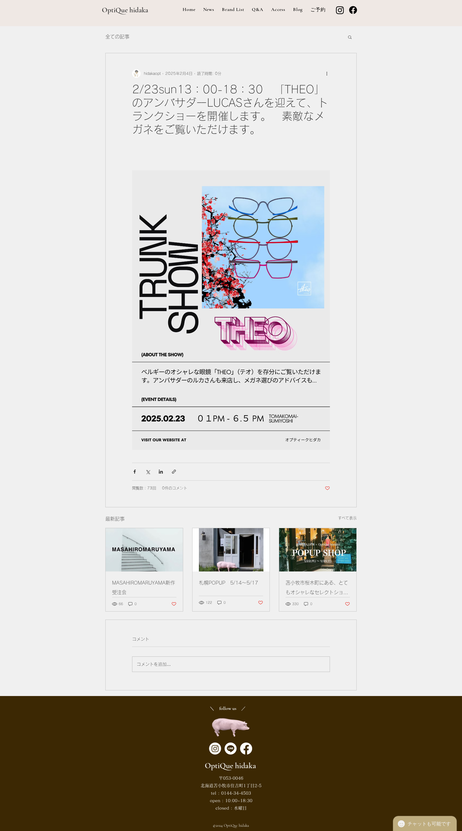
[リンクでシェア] (173, 471)
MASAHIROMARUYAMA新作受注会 (143, 587)
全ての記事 (117, 36)
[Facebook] (353, 10)
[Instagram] (340, 10)
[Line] (231, 749)
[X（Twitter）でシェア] (147, 471)
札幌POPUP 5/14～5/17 (228, 582)
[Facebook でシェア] (134, 471)
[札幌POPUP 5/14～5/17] (231, 549)
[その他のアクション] (327, 73)
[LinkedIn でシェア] (160, 471)
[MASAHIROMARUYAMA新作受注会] (144, 549)
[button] (349, 37)
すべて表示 (347, 518)
